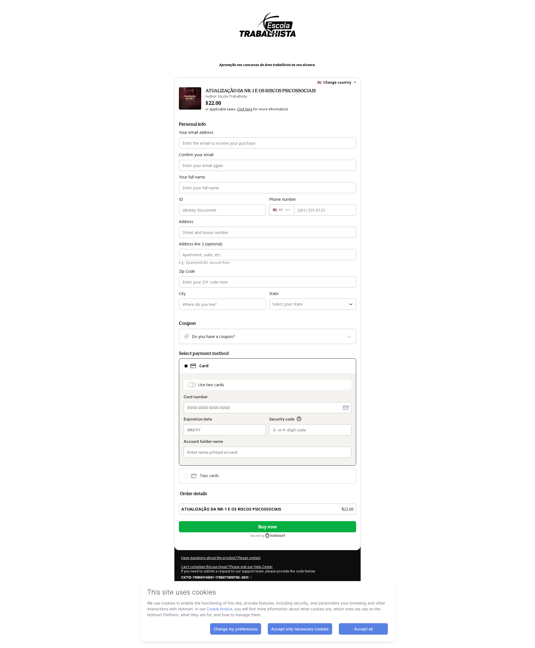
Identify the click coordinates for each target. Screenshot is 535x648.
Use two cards (211, 384)
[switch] (192, 385)
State (274, 293)
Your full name (192, 177)
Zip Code (187, 271)
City (182, 293)
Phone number (282, 199)
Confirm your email (196, 154)
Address (186, 221)
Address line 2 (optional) (200, 243)
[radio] (186, 366)
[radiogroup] (267, 420)
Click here (244, 109)
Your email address (196, 132)
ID (181, 199)
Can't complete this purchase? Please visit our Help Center (227, 566)
